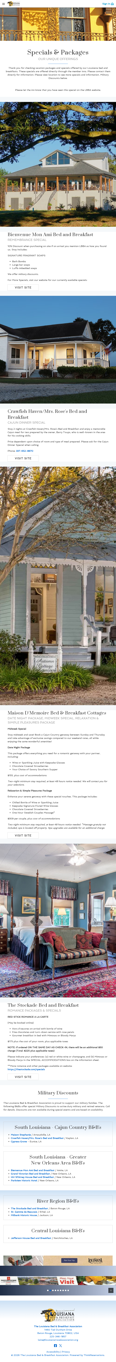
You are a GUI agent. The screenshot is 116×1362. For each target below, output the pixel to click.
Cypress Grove (19, 1141)
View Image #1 (48, 1290)
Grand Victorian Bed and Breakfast (30, 1173)
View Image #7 (63, 1290)
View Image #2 (50, 1290)
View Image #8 (65, 1290)
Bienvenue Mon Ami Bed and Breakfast (32, 1170)
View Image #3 (53, 1290)
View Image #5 (58, 1290)
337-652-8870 (24, 451)
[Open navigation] (3, 4)
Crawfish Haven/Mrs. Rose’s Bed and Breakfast (37, 1138)
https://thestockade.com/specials (26, 1069)
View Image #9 (68, 1290)
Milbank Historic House (24, 1215)
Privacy (66, 1351)
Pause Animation (110, 1290)
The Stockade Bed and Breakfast (29, 1208)
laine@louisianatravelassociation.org (58, 1340)
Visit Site (23, 287)
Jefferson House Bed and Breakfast (31, 1238)
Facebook (55, 1345)
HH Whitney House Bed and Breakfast (32, 1177)
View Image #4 (55, 1290)
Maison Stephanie (21, 1134)
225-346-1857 (58, 1336)
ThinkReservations (94, 1355)
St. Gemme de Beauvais (24, 1211)
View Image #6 (60, 1290)
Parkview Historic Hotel (24, 1180)
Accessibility (53, 1351)
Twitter (60, 1345)
